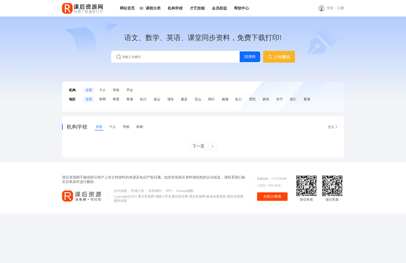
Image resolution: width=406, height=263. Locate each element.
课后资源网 (146, 196)
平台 (129, 90)
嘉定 (184, 99)
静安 (266, 99)
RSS (169, 190)
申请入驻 (137, 191)
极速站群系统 (216, 196)
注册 (340, 8)
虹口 (238, 99)
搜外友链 (120, 200)
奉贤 (116, 99)
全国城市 (155, 191)
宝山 (198, 99)
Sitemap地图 (184, 191)
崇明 (102, 99)
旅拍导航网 (235, 196)
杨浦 (225, 99)
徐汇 (293, 99)
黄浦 (307, 99)
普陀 (252, 99)
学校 (116, 90)
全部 (89, 90)
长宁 (279, 99)
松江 (143, 99)
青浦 (129, 99)
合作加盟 (120, 191)
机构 (140, 127)
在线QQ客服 (272, 196)
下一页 (198, 146)
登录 (330, 8)
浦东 (170, 99)
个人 (102, 90)
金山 (157, 99)
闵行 (211, 99)
